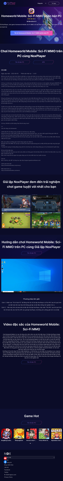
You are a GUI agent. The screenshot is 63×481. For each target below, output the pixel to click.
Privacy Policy (8, 477)
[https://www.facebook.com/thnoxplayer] (5, 461)
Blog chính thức (8, 465)
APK (43, 62)
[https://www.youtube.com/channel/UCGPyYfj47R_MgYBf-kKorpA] (5, 458)
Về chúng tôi (8, 462)
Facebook (7, 470)
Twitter (6, 472)
